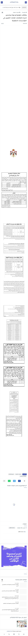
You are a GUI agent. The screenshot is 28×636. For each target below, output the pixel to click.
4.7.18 (16, 589)
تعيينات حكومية (16, 12)
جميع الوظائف (11, 474)
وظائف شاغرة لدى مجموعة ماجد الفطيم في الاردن (10, 585)
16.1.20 (16, 583)
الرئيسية (23, 12)
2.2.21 (16, 602)
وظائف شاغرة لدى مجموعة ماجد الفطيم (10, 603)
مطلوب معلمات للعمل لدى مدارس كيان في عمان (10, 591)
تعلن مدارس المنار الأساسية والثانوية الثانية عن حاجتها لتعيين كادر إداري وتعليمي (10, 598)
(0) (2, 23)
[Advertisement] (14, 84)
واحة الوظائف (14, 2)
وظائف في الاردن (23, 476)
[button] (19, 481)
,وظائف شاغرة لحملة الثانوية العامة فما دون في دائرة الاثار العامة (10, 7)
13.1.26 (16, 608)
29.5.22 (16, 595)
